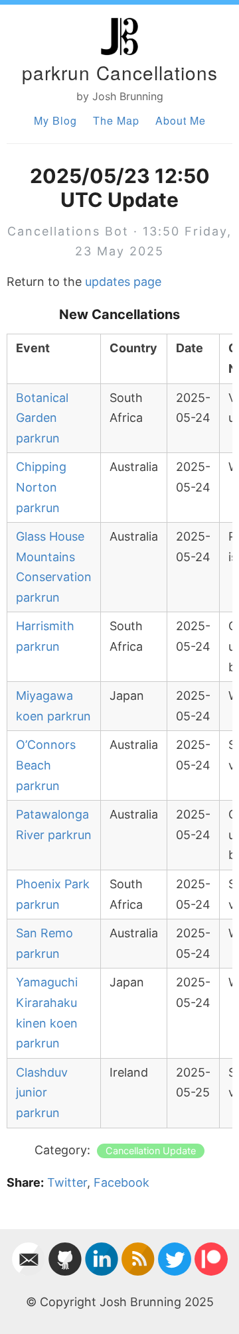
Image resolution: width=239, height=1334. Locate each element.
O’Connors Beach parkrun (46, 765)
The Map (116, 120)
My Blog (55, 120)
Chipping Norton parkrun (41, 487)
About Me (180, 120)
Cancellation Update (151, 1151)
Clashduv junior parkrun (42, 1092)
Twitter (67, 1182)
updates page (123, 282)
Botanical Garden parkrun (42, 418)
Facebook (121, 1182)
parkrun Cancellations (120, 72)
